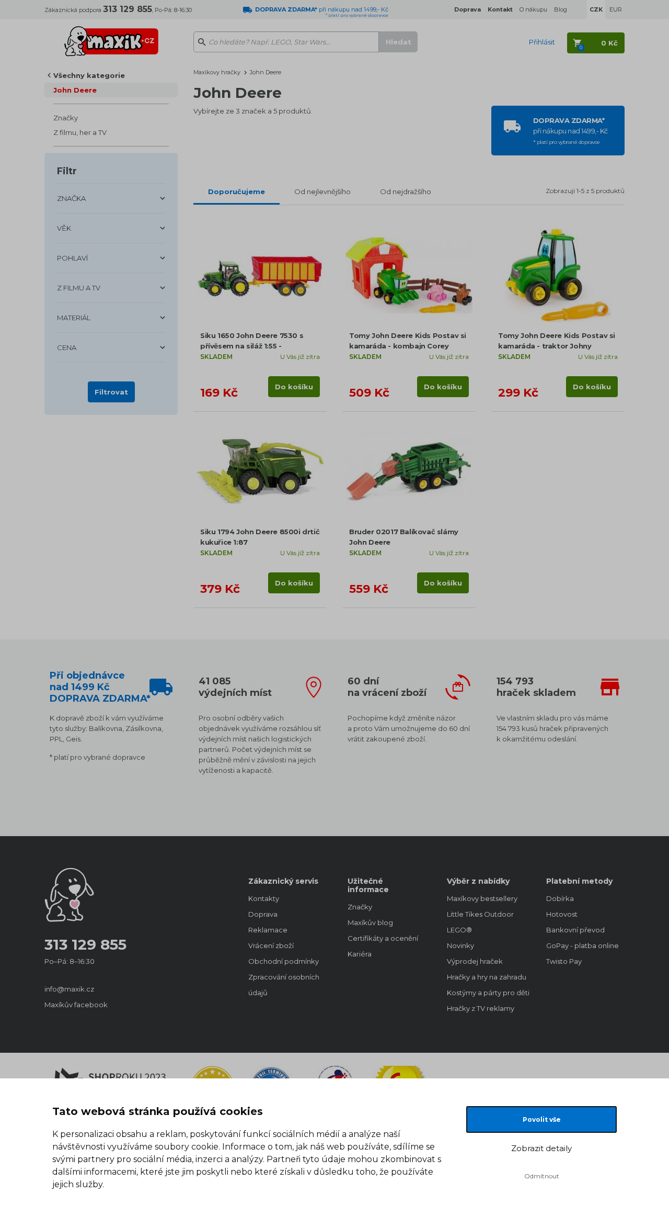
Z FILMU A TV (78, 288)
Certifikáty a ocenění (383, 938)
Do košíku (294, 386)
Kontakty (263, 898)
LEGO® (459, 930)
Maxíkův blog (370, 922)
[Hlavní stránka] (111, 36)
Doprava (263, 914)
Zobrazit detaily (541, 1148)
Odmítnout (541, 1176)
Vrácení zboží (271, 945)
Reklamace (267, 930)
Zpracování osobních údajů (283, 985)
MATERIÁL (73, 317)
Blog (560, 9)
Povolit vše (542, 1119)
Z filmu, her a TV (80, 132)
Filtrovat (111, 392)
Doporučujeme (236, 191)
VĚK (64, 228)
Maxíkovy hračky (216, 72)
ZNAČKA (71, 198)
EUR (615, 9)
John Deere (75, 90)
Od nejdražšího (405, 191)
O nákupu (533, 9)
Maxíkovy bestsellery (482, 898)
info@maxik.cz (69, 989)
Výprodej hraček (475, 961)
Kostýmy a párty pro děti (486, 992)
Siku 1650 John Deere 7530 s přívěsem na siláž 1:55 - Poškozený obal (251, 346)
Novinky (460, 945)
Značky (65, 118)
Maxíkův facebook (76, 1004)
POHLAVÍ (72, 258)
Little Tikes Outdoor (480, 914)
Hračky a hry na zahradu (486, 977)
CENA (66, 347)
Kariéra (360, 954)
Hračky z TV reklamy (480, 1008)
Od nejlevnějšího (322, 191)
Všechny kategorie (89, 75)
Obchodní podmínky (283, 961)
